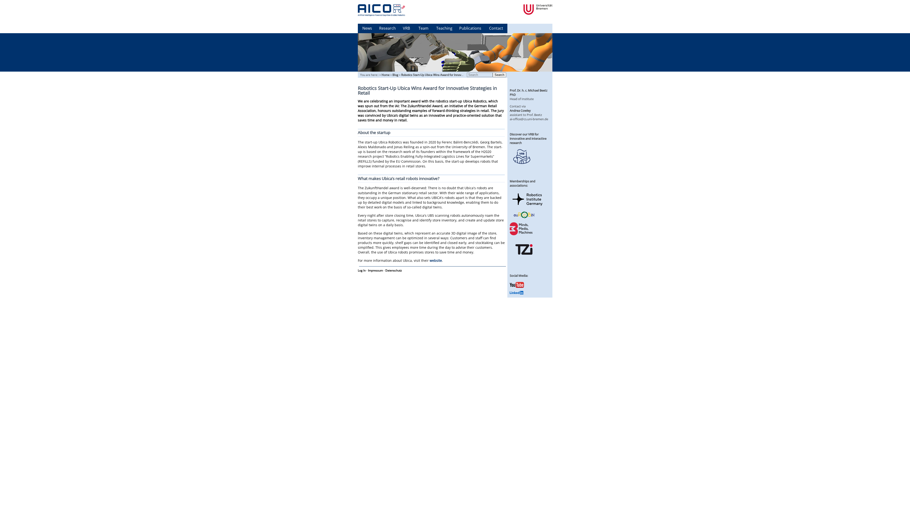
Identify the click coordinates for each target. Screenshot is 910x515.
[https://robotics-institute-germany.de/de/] (527, 206)
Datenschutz (393, 270)
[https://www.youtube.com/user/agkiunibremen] (517, 287)
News (367, 28)
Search (499, 75)
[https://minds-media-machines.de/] (521, 234)
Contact (496, 28)
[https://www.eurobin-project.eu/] (524, 218)
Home (386, 75)
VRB (406, 28)
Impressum (375, 270)
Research (387, 28)
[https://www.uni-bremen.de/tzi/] (524, 259)
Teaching (444, 28)
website (436, 260)
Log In (362, 270)
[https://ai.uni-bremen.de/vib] (521, 167)
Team (423, 28)
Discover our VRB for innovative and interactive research (528, 138)
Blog (395, 75)
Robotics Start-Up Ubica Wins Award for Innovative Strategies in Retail (447, 75)
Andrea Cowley (520, 110)
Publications (470, 28)
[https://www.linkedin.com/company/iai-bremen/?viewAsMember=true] (517, 293)
